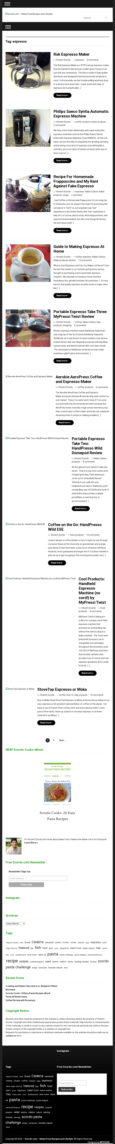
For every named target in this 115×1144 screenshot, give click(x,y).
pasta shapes (80, 955)
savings (93, 962)
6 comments (93, 60)
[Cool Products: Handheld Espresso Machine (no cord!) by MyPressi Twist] (41, 578)
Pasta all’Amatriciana (16, 997)
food (72, 535)
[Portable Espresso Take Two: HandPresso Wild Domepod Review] (37, 438)
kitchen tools (16, 1095)
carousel (49, 942)
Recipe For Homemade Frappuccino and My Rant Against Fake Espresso (75, 181)
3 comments (59, 125)
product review (90, 122)
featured (24, 948)
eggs (87, 943)
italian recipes (89, 948)
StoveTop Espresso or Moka (62, 689)
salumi (70, 962)
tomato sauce (55, 967)
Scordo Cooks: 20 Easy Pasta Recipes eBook (28, 993)
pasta (52, 954)
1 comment (76, 195)
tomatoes (42, 968)
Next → (62, 740)
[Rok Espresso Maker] (28, 70)
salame (55, 962)
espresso (79, 60)
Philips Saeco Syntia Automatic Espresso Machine (81, 113)
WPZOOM (104, 1142)
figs (32, 948)
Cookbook (81, 943)
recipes (23, 961)
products (101, 122)
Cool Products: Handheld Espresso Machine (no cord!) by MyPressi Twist (92, 591)
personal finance (95, 955)
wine (66, 968)
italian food (75, 948)
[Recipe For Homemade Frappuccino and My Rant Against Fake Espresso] (28, 193)
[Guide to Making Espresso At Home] (28, 263)
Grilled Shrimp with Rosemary (20, 1000)
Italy (98, 322)
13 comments (85, 260)
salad (48, 961)
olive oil (42, 954)
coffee (78, 122)
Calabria (37, 942)
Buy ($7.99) (67, 804)
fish (38, 947)
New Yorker (32, 955)
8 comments (89, 461)
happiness (64, 948)
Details (46, 804)
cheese (58, 942)
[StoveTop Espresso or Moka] (20, 689)
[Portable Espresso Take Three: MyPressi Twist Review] (28, 328)
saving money (82, 961)
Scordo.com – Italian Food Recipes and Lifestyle (49, 1139)
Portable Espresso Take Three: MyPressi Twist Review (80, 314)
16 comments (93, 535)
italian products (60, 260)
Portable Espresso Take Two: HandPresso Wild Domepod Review (88, 445)
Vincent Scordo (63, 60)
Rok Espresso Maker (71, 54)
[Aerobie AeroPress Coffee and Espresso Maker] (29, 376)
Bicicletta (10, 989)
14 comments (96, 695)
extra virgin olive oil (14, 1086)
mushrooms (21, 955)
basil (21, 943)
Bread (27, 942)
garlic (51, 948)
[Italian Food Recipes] (29, 14)
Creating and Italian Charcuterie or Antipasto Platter (32, 986)
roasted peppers (37, 962)
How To (70, 695)
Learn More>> (31, 842)
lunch (12, 955)
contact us (11, 1036)
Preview (56, 804)
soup (34, 967)
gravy (57, 948)
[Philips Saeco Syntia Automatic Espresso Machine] (28, 128)
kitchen (72, 260)
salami (63, 961)
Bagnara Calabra (12, 943)
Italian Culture (91, 191)
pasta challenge (66, 955)
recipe (66, 195)
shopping (67, 325)
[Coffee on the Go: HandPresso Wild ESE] (25, 524)
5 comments (80, 325)
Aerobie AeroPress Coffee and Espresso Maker (79, 379)
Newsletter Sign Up (19, 871)
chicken (65, 943)
